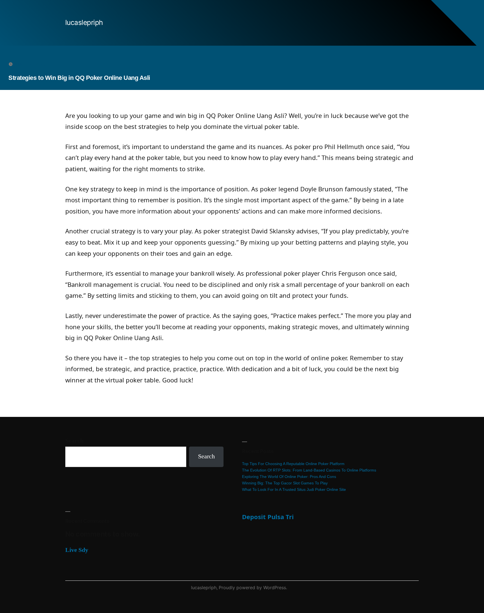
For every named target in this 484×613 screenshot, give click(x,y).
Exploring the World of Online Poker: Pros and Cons (289, 476)
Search (74, 441)
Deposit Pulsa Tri (268, 516)
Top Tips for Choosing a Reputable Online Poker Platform (293, 463)
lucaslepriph (84, 22)
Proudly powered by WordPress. (253, 587)
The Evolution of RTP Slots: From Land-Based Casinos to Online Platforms (309, 470)
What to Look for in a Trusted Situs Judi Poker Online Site (294, 489)
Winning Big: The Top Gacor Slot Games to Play (285, 483)
